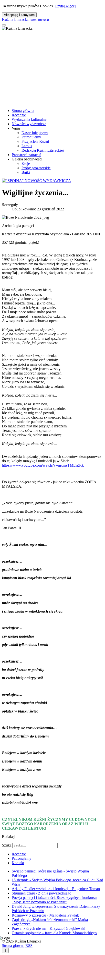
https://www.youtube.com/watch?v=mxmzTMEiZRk (43, 465)
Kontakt (18, 863)
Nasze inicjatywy (34, 133)
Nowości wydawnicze (29, 124)
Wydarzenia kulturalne (29, 119)
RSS (28, 945)
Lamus (26, 146)
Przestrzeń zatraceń (26, 155)
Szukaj (7, 845)
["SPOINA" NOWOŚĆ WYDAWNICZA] (36, 181)
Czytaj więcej (65, 6)
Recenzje (19, 115)
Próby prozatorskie (36, 168)
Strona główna (23, 111)
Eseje (25, 163)
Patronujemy (31, 137)
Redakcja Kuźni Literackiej (42, 150)
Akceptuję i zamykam (19, 15)
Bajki (25, 172)
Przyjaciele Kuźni (35, 141)
